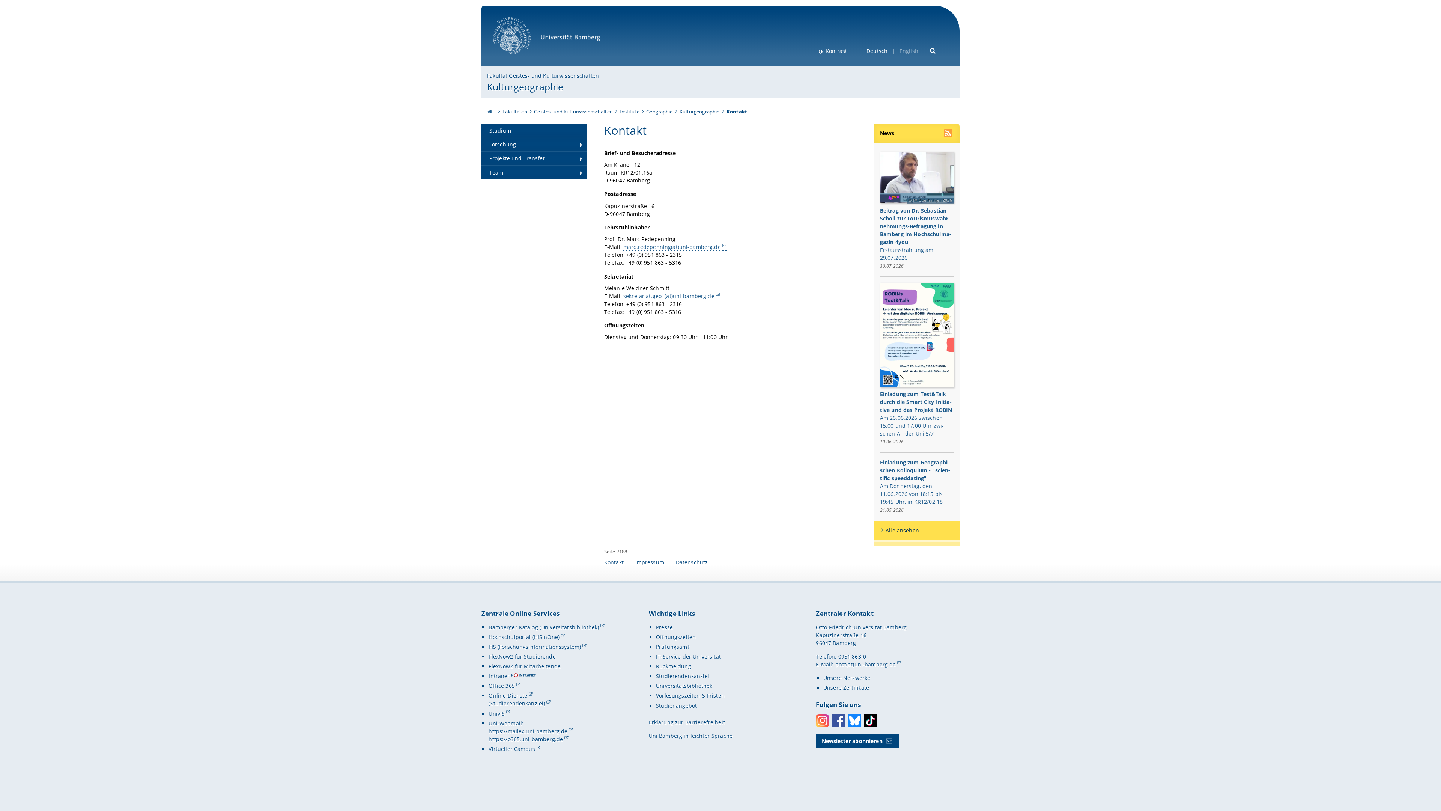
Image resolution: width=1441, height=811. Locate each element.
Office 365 (501, 685)
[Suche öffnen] (933, 50)
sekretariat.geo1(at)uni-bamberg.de (668, 296)
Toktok (870, 720)
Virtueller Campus (512, 748)
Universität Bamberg (519, 58)
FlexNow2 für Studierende (522, 656)
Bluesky (854, 720)
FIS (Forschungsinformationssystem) (535, 646)
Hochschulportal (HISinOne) (524, 637)
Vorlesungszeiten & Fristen (690, 695)
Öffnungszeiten (676, 637)
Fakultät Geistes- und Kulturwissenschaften (543, 75)
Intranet (499, 676)
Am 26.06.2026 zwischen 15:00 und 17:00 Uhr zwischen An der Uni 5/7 (912, 425)
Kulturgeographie (525, 86)
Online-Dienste (508, 695)
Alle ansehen (902, 530)
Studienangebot (676, 705)
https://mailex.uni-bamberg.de (528, 731)
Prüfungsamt (672, 646)
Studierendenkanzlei (682, 676)
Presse (664, 627)
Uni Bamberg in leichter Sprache (691, 735)
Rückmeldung (673, 666)
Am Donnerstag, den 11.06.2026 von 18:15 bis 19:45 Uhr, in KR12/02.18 (911, 493)
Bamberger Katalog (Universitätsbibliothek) (544, 627)
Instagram (822, 720)
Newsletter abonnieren (852, 741)
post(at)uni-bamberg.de (865, 664)
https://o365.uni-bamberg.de (526, 739)
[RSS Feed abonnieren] (948, 134)
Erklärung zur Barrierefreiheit (687, 722)
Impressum (649, 562)
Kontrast (835, 50)
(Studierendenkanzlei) (517, 703)
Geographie (659, 111)
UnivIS (497, 713)
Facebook (838, 720)
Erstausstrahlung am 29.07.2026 (907, 253)
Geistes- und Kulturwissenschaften (573, 111)
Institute (629, 111)
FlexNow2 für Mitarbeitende (525, 666)
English (908, 50)
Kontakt (614, 562)
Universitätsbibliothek (684, 685)
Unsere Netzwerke (846, 677)
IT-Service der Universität (688, 656)
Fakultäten (514, 111)
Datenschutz (692, 562)
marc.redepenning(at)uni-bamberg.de (672, 246)
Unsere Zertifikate (846, 687)
